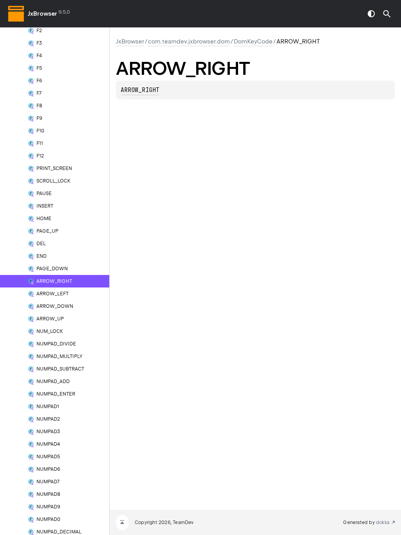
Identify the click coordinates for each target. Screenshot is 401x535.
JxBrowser (42, 13)
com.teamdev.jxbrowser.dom (189, 41)
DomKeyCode (253, 41)
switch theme (371, 14)
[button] (387, 14)
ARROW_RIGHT (140, 90)
